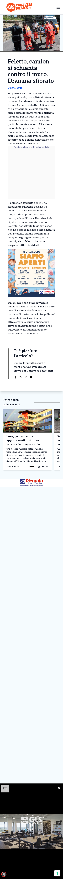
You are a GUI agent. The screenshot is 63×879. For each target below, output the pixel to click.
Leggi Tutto (41, 466)
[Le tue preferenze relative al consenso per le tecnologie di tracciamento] (57, 873)
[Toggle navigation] (58, 7)
